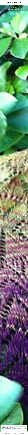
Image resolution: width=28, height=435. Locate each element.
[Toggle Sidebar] (25, 2)
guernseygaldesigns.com (11, 2)
